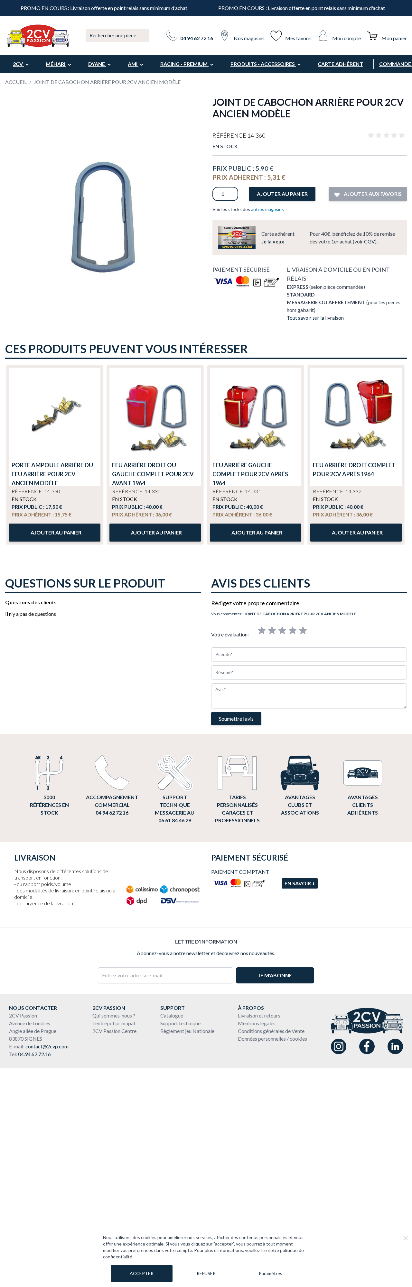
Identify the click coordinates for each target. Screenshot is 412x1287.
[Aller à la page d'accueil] (37, 36)
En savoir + (300, 883)
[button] (387, 135)
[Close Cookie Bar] (405, 1238)
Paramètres (270, 1273)
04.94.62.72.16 (34, 1054)
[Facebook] (367, 1046)
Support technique (180, 1023)
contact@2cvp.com (47, 1046)
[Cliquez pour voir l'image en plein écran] (102, 193)
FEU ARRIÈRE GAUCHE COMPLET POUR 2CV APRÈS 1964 (250, 474)
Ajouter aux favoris (372, 194)
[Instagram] (338, 1046)
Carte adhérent (340, 64)
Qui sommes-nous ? (113, 1015)
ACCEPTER (142, 1273)
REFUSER (206, 1273)
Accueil (16, 82)
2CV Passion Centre (114, 1031)
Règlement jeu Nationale (187, 1031)
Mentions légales (257, 1023)
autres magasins (267, 209)
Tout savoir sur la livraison (315, 318)
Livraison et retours (259, 1015)
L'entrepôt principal (113, 1023)
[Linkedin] (395, 1046)
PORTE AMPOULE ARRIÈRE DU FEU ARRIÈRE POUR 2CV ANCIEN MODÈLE (52, 474)
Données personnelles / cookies (272, 1039)
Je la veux (272, 241)
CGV (369, 241)
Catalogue (171, 1015)
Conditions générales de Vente (271, 1031)
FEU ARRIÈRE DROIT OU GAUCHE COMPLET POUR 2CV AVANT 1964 (153, 474)
